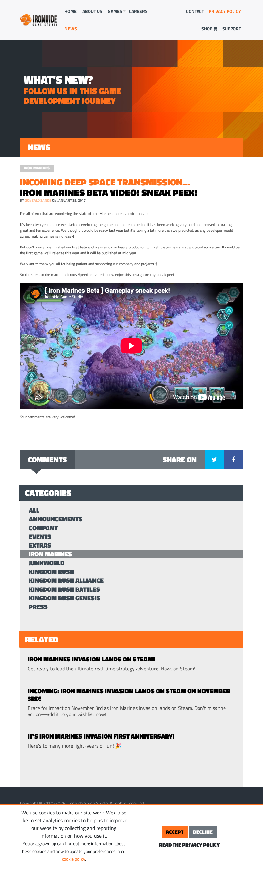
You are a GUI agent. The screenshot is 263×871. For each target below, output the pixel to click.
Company (43, 528)
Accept (174, 832)
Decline (203, 832)
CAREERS (138, 11)
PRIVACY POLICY (225, 11)
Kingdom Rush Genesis (64, 598)
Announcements (55, 519)
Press (38, 606)
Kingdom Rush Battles (64, 589)
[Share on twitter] (214, 459)
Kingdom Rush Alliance (66, 580)
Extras (40, 545)
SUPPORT (231, 28)
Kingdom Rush (51, 571)
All (34, 510)
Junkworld (46, 563)
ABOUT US (92, 11)
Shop (207, 28)
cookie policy (73, 859)
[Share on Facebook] (233, 459)
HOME (70, 11)
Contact (195, 11)
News (70, 28)
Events (40, 536)
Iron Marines (37, 168)
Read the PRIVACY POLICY (189, 845)
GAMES (115, 11)
